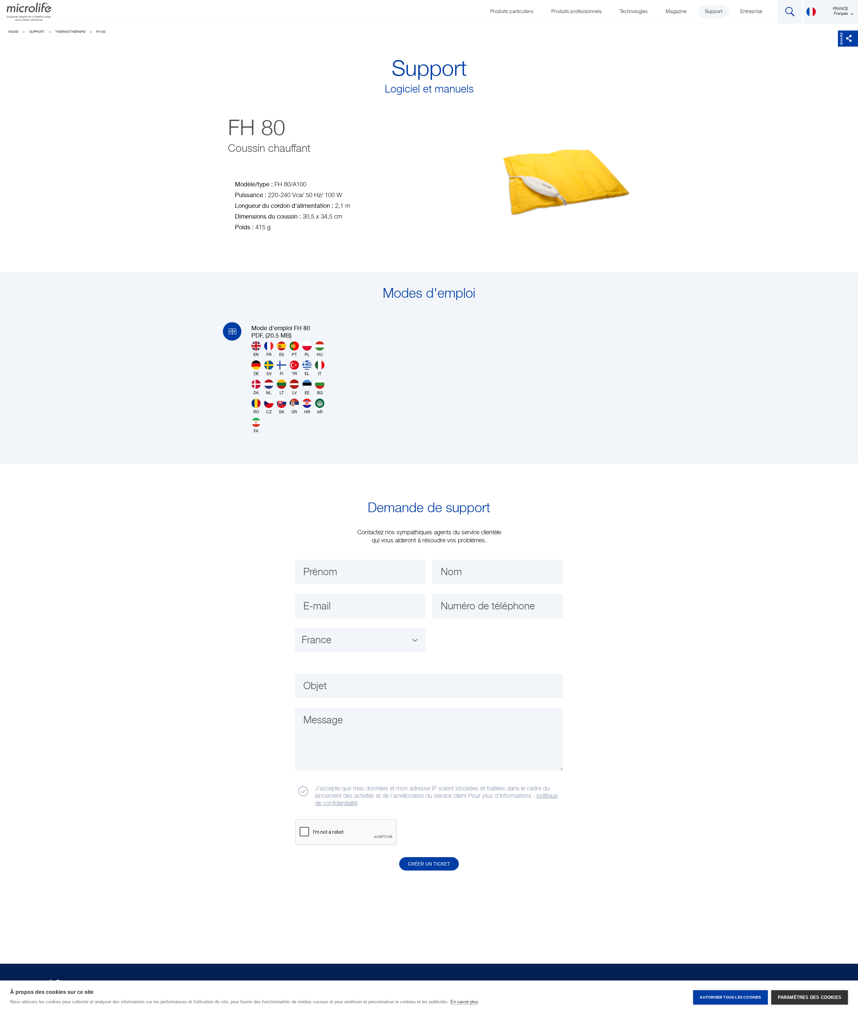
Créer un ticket (429, 864)
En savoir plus (464, 1001)
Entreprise (751, 11)
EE (307, 393)
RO (256, 412)
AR (319, 412)
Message (323, 721)
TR (294, 374)
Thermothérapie (70, 32)
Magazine (676, 11)
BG (320, 393)
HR (307, 412)
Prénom (320, 573)
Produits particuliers (511, 11)
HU (320, 355)
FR (268, 355)
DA (256, 393)
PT (294, 355)
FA (256, 431)
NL (268, 393)
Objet (315, 686)
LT (282, 393)
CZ (268, 412)
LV (294, 393)
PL (307, 355)
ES (281, 355)
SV (268, 374)
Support (713, 11)
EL (307, 374)
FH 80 (101, 32)
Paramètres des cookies (809, 997)
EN (256, 355)
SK (281, 412)
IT (319, 374)
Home (13, 32)
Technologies (634, 11)
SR (294, 412)
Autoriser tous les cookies (730, 997)
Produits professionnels (576, 11)
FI (281, 374)
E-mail (317, 607)
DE (256, 374)
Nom (451, 573)
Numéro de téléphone (488, 607)
